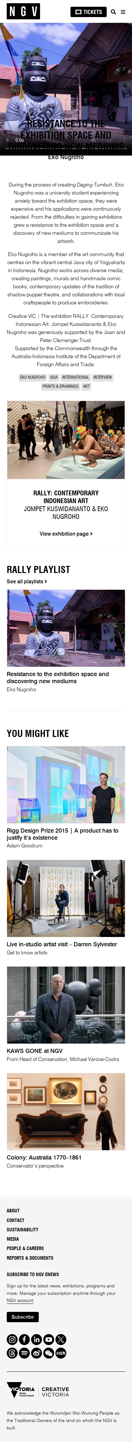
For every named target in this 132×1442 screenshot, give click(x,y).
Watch (66, 116)
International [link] (75, 378)
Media (13, 1239)
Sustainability (22, 1230)
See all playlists (26, 582)
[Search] (113, 11)
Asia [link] (54, 378)
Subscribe (23, 1317)
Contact (15, 1220)
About (13, 1211)
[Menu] (122, 12)
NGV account (20, 1300)
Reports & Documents (30, 1258)
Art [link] (86, 387)
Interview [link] (103, 378)
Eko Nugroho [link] (32, 378)
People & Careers (25, 1248)
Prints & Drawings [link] (60, 387)
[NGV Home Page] (23, 11)
